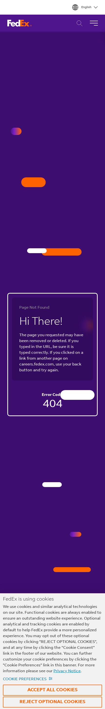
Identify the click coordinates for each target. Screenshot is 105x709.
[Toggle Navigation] (94, 23)
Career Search (78, 23)
